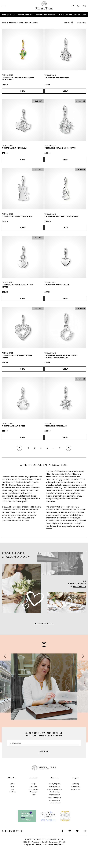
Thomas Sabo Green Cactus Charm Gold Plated (18, 78)
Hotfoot (61, 845)
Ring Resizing (54, 792)
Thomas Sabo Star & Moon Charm (60, 148)
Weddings (33, 792)
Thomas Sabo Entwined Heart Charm (61, 216)
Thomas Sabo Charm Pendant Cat (17, 216)
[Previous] (19, 448)
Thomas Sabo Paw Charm (13, 426)
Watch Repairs (54, 795)
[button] (3, 6)
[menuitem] (73, 6)
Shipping (76, 784)
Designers (33, 786)
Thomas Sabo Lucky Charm (14, 148)
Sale (33, 795)
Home (4, 23)
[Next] (68, 448)
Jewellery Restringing (54, 789)
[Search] (78, 6)
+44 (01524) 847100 (12, 831)
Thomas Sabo (7, 75)
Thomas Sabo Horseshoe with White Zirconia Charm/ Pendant (61, 356)
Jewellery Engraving (55, 784)
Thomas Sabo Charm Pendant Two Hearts (17, 286)
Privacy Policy (75, 786)
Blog (12, 789)
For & (77, 583)
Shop (33, 784)
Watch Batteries (54, 800)
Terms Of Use (75, 789)
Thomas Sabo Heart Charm (56, 285)
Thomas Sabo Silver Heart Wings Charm (17, 356)
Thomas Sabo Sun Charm (55, 426)
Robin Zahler (36, 845)
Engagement (33, 789)
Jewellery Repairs (54, 786)
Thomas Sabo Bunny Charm (56, 77)
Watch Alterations (54, 797)
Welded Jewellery (55, 803)
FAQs (12, 786)
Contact (12, 792)
